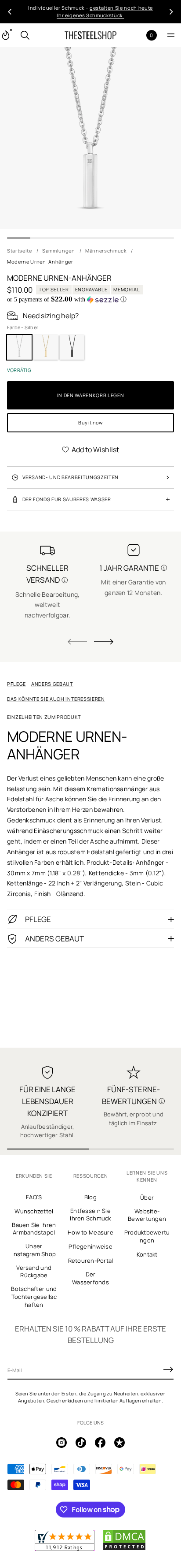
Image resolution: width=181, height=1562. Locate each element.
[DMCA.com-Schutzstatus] (124, 1549)
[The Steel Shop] (90, 35)
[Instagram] (61, 1442)
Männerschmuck (106, 250)
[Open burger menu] (171, 35)
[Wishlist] (137, 35)
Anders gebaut (52, 684)
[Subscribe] (168, 1369)
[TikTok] (80, 1442)
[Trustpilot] (119, 1442)
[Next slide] (103, 641)
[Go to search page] (25, 35)
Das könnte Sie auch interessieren (56, 698)
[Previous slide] (9, 12)
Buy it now (90, 422)
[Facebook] (100, 1442)
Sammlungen (58, 250)
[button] (25, 35)
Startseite (19, 250)
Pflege (16, 684)
